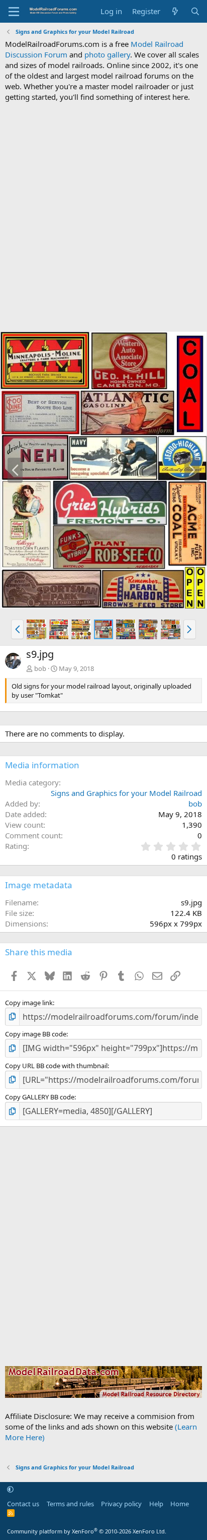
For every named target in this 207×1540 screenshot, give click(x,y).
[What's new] (175, 11)
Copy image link (29, 1002)
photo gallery (107, 54)
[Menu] (14, 12)
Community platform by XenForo (86, 1531)
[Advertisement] (103, 217)
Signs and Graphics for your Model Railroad (126, 793)
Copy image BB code (35, 1033)
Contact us (23, 1503)
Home (179, 1503)
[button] (17, 629)
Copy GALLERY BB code (39, 1096)
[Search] (195, 11)
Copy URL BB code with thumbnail (56, 1065)
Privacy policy (121, 1503)
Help (156, 1503)
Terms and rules (70, 1503)
